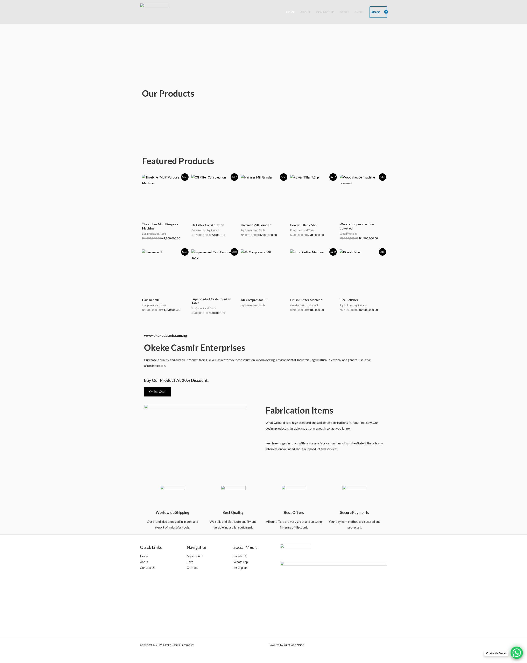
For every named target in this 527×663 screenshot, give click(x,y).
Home (290, 12)
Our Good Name (294, 645)
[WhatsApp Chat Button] (517, 653)
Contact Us (325, 12)
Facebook (240, 556)
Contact (192, 567)
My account (195, 556)
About (305, 12)
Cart (190, 562)
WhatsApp (240, 562)
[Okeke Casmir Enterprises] (154, 12)
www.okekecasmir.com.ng (165, 335)
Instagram (240, 567)
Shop (359, 12)
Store (344, 12)
